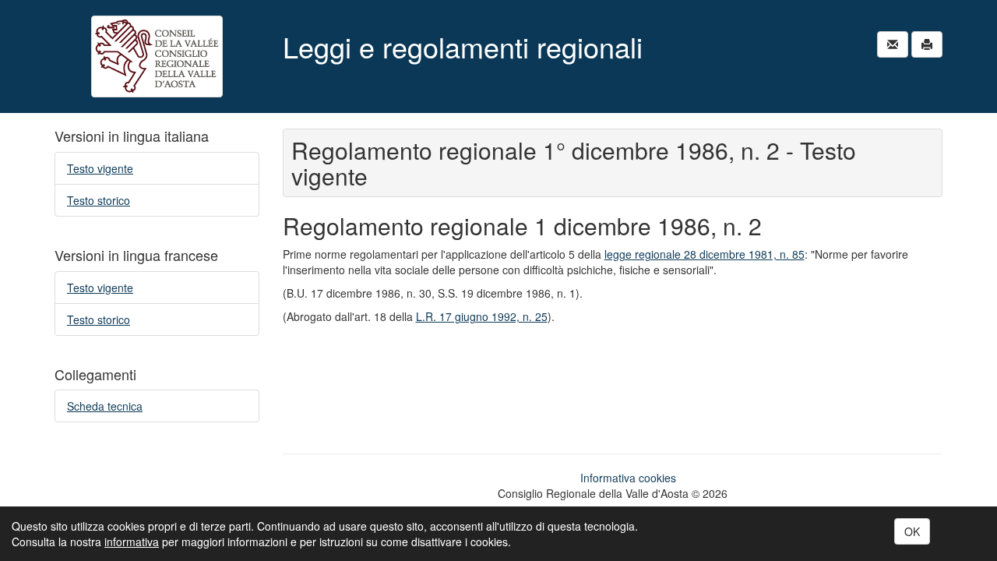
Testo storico (98, 200)
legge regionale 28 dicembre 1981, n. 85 (704, 254)
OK (912, 531)
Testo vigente (100, 168)
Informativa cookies (628, 477)
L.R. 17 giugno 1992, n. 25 (482, 316)
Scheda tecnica (105, 406)
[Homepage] (157, 56)
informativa (131, 541)
